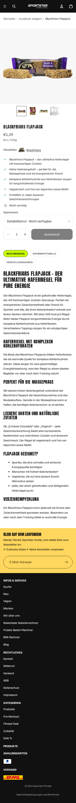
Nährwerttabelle (44, 253)
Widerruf (9, 666)
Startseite (9, 18)
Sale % (7, 738)
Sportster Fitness (42, 785)
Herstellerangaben (20, 262)
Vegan (7, 601)
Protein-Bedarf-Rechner (18, 630)
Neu (6, 594)
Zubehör (8, 731)
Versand (8, 673)
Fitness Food (11, 723)
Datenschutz (11, 687)
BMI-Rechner (11, 637)
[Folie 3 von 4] (43, 111)
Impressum (10, 695)
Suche (7, 586)
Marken (8, 608)
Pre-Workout (11, 716)
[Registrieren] (66, 562)
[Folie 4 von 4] (54, 111)
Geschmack (10, 212)
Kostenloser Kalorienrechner (20, 623)
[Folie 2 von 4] (32, 111)
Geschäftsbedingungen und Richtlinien (38, 794)
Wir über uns (11, 615)
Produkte (9, 709)
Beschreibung (16, 253)
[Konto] (61, 6)
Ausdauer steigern (30, 18)
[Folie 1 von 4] (21, 111)
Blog (6, 644)
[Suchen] (14, 6)
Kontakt (8, 658)
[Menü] (5, 6)
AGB (6, 680)
